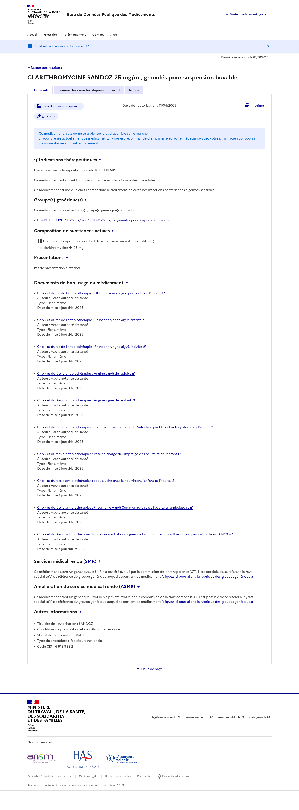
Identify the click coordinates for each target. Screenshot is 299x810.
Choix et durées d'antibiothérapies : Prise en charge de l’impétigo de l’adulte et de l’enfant (107, 453)
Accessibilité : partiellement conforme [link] (49, 776)
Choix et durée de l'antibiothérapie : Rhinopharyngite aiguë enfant (89, 319)
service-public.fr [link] (229, 717)
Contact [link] (98, 34)
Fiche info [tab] (41, 90)
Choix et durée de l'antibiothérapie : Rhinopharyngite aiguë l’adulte (89, 346)
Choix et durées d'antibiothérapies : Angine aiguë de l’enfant (84, 400)
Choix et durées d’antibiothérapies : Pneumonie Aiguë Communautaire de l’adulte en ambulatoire (113, 507)
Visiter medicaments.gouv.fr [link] (249, 14)
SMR (90, 561)
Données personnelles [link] (118, 776)
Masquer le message (268, 46)
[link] (111, 14)
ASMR (127, 586)
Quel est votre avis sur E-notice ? (60, 46)
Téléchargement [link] (74, 34)
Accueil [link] (32, 34)
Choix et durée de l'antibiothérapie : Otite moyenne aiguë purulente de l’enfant (99, 293)
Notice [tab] (134, 90)
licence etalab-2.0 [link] (110, 785)
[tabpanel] (149, 379)
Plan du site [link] (144, 776)
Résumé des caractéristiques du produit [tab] (89, 90)
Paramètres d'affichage (176, 776)
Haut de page (152, 668)
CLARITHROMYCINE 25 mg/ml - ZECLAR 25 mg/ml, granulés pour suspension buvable (103, 219)
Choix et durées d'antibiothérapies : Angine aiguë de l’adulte (84, 373)
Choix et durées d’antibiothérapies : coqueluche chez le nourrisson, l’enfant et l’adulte (104, 480)
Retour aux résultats (46, 67)
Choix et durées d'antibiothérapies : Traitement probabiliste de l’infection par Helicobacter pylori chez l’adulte (123, 427)
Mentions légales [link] (88, 776)
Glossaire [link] (50, 34)
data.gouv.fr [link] (257, 717)
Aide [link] (113, 34)
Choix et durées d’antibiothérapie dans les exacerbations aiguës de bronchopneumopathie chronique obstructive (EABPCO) (134, 534)
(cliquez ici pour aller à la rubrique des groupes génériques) (207, 576)
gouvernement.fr (197, 717)
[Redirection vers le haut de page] (101, 159)
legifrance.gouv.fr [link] (164, 717)
